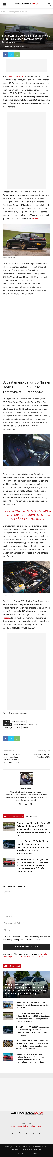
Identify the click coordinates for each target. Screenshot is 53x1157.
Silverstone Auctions (18, 721)
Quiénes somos (26, 1149)
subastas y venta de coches (17, 12)
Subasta (25, 728)
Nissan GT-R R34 (15, 76)
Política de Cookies (39, 1147)
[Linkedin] (26, 804)
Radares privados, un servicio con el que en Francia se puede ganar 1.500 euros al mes (12, 758)
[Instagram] (21, 804)
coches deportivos (20, 724)
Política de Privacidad (22, 1147)
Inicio (3, 12)
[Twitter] (11, 54)
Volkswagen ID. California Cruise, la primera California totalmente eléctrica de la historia (32, 1005)
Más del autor (31, 816)
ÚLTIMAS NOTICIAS (12, 966)
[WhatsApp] (17, 54)
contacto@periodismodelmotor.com (26, 1126)
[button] (4, 4)
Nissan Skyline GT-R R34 (12, 728)
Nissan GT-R (33, 724)
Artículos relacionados (13, 816)
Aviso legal (9, 1147)
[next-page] (8, 877)
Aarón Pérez (9, 46)
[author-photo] (26, 785)
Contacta (37, 1149)
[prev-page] (4, 877)
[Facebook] (5, 54)
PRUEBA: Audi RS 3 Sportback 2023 (42, 755)
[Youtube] (40, 1133)
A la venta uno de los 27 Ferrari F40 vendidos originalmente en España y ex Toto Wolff (28, 515)
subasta (6, 618)
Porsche (36, 218)
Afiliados (15, 1149)
